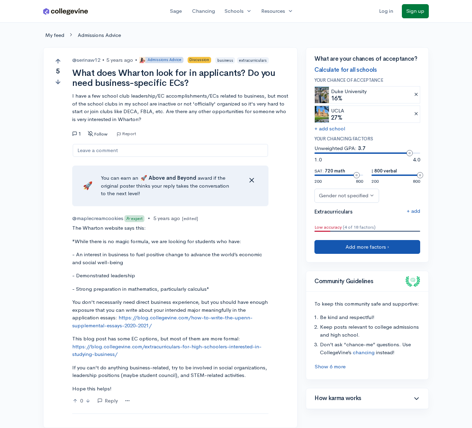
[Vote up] (58, 61)
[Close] (251, 180)
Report (129, 134)
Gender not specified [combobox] (343, 195)
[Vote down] (58, 82)
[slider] (409, 153)
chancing (364, 352)
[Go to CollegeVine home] (65, 11)
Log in (386, 11)
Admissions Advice (99, 35)
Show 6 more (330, 366)
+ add (413, 211)
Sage (176, 11)
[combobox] (127, 401)
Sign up (415, 11)
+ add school (329, 128)
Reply (111, 400)
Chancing (203, 11)
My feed (54, 35)
